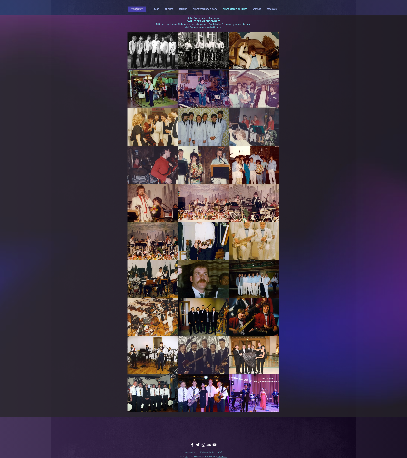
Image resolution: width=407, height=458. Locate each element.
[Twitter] (197, 444)
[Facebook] (192, 444)
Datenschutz (207, 452)
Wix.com (222, 456)
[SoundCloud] (209, 444)
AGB (219, 452)
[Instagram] (203, 444)
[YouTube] (214, 444)
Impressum (191, 452)
